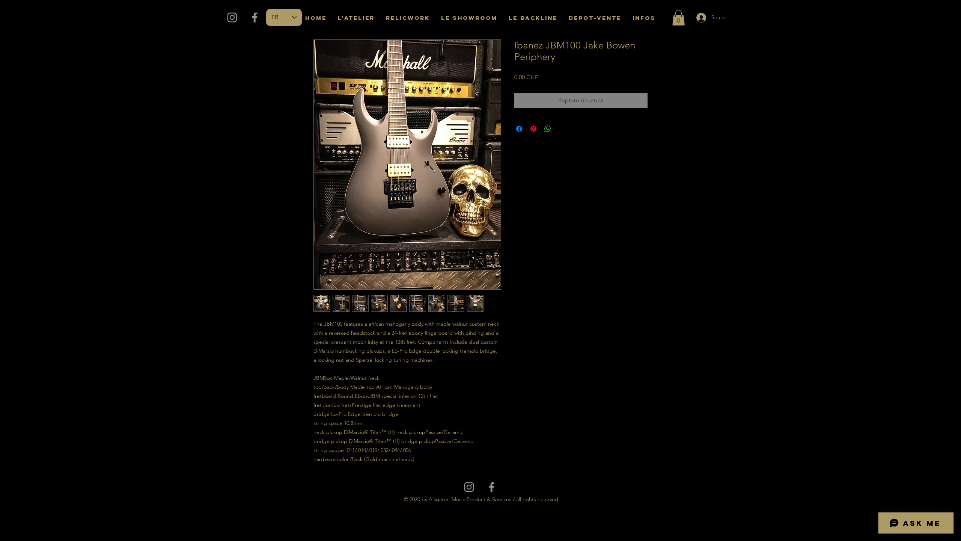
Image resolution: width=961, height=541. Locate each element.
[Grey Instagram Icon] (232, 17)
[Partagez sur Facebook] (519, 128)
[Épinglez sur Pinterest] (533, 128)
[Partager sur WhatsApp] (547, 128)
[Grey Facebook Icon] (254, 17)
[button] (678, 18)
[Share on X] (561, 128)
